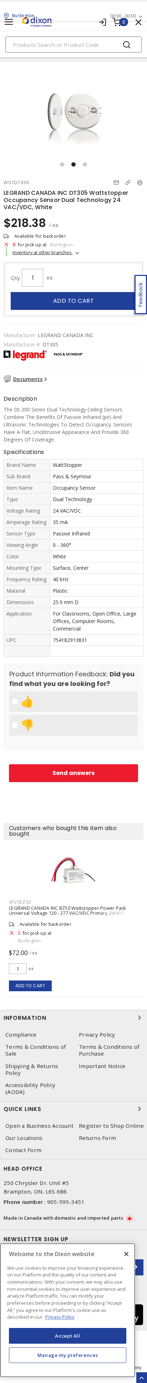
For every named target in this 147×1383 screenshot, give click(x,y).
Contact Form (23, 1150)
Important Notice (102, 1066)
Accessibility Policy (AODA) (30, 1088)
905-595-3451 (66, 1201)
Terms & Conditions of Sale (35, 1050)
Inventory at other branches (42, 252)
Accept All (67, 1336)
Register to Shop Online (111, 1125)
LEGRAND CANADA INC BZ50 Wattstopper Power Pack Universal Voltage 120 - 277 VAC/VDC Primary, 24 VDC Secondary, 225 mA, (67, 913)
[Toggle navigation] (9, 22)
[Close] (126, 1254)
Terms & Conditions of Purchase (109, 1050)
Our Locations (23, 1138)
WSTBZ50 (20, 902)
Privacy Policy (97, 1034)
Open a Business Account (39, 1125)
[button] (62, 164)
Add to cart (73, 301)
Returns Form (97, 1138)
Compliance (21, 1034)
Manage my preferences (67, 1355)
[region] (67, 1310)
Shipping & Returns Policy (32, 1069)
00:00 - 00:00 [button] (123, 16)
